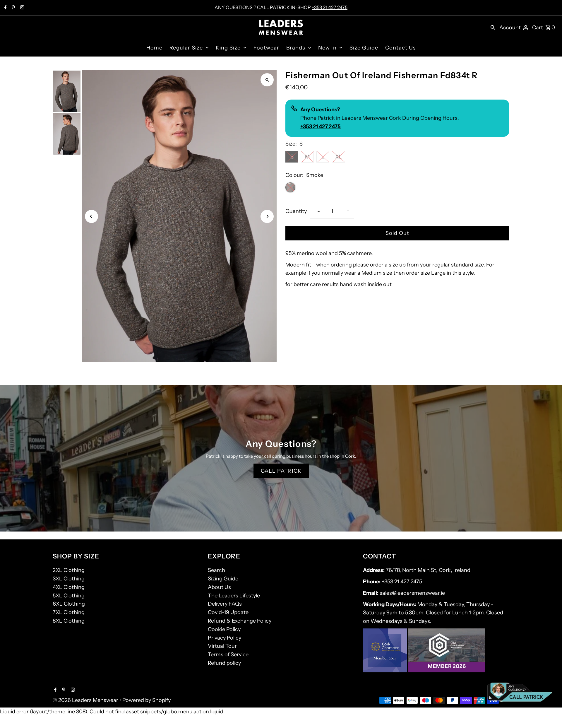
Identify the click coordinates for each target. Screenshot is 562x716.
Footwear (266, 48)
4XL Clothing (69, 587)
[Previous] (91, 216)
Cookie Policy (224, 629)
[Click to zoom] (267, 79)
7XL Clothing (69, 612)
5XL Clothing (69, 595)
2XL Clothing (69, 570)
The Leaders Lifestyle (234, 595)
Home (154, 48)
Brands (295, 48)
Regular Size (186, 48)
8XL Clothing (69, 621)
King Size (228, 48)
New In (327, 48)
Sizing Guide (223, 578)
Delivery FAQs (225, 604)
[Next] (267, 216)
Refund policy (224, 663)
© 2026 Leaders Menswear (86, 700)
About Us (219, 587)
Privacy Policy (224, 638)
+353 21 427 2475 (329, 7)
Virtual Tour (222, 646)
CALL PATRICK (281, 471)
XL (338, 156)
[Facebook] (5, 8)
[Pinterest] (12, 8)
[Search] (493, 27)
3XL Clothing (69, 578)
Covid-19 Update (228, 612)
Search (216, 570)
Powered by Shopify (146, 700)
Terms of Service (228, 654)
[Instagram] (21, 8)
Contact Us (400, 48)
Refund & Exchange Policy (239, 621)
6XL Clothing (69, 604)
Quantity (296, 211)
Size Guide (363, 48)
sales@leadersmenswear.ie (412, 593)
